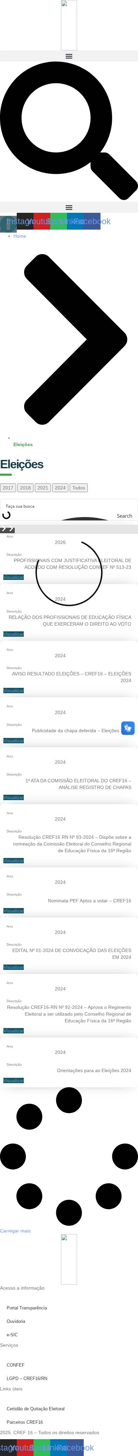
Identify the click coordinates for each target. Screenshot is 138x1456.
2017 (8, 487)
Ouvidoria (16, 1321)
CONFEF (15, 1365)
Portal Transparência (27, 1307)
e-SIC (12, 1334)
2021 (43, 487)
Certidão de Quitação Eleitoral (36, 1408)
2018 (25, 487)
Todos (78, 487)
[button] (69, 56)
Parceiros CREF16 (25, 1422)
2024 (60, 487)
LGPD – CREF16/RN (27, 1378)
